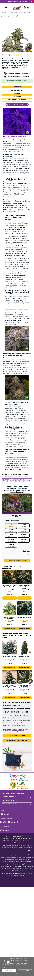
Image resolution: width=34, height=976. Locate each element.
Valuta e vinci (6, 55)
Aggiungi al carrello (17, 560)
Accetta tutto (9, 970)
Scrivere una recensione (17, 740)
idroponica (23, 222)
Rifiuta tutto (25, 970)
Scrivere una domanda (17, 735)
